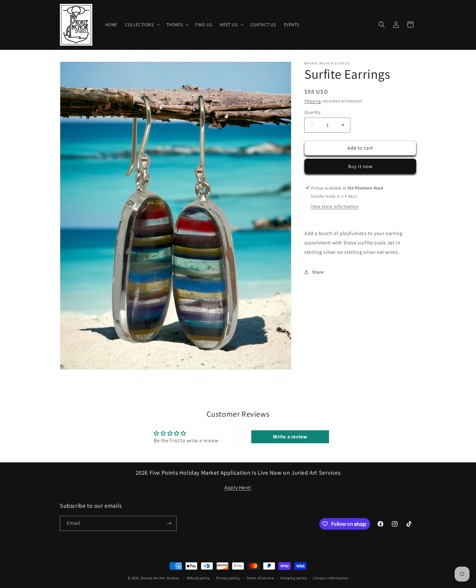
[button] (142, 24)
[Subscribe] (169, 523)
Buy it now (360, 166)
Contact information (330, 578)
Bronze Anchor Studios (160, 578)
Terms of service (260, 578)
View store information (335, 206)
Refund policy (198, 578)
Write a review (290, 437)
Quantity (312, 112)
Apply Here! (238, 487)
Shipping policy (293, 578)
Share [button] (318, 272)
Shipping (312, 100)
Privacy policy (228, 578)
